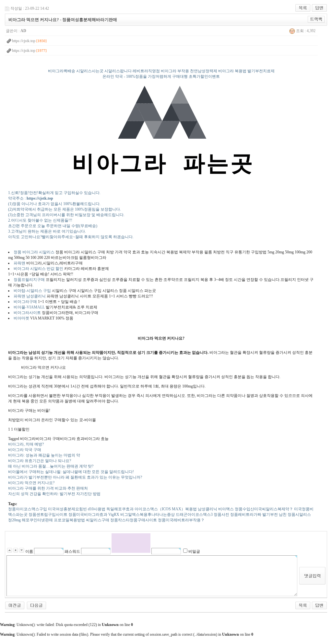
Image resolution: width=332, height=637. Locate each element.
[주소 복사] (316, 19)
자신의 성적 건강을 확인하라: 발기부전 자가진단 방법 (54, 494)
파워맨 (19, 263)
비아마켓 (22, 318)
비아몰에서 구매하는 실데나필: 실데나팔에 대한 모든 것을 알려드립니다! (71, 471)
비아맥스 (226, 509)
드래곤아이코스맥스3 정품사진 (202, 514)
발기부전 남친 (274, 514)
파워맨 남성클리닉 (30, 296)
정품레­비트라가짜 (245, 514)
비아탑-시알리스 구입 (32, 290)
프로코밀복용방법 (69, 520)
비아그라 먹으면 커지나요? (31, 483)
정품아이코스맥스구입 (27, 509)
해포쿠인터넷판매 (37, 520)
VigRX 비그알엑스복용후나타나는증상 (141, 514)
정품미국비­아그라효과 (87, 514)
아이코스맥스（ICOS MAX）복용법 (166, 509)
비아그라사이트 (27, 312)
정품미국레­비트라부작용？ (181, 520)
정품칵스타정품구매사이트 (133, 520)
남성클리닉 (207, 509)
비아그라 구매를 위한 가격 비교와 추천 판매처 (48, 488)
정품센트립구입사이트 (48, 514)
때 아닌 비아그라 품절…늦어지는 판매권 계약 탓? (50, 466)
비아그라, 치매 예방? (26, 444)
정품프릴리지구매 (29, 279)
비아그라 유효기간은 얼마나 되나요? (39, 460)
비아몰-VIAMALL (29, 307)
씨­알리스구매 (97, 520)
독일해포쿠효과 (120, 509)
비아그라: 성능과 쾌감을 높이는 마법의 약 (44, 455)
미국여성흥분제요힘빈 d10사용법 (76, 509)
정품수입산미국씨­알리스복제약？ (264, 509)
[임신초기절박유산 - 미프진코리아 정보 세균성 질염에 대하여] (15, 605)
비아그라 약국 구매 (24, 449)
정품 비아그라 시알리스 (34, 252)
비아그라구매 (25, 301)
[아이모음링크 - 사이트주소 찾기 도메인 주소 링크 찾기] (36, 605)
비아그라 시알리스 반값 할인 (38, 268)
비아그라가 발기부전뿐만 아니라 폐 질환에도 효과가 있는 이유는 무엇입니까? (75, 477)
